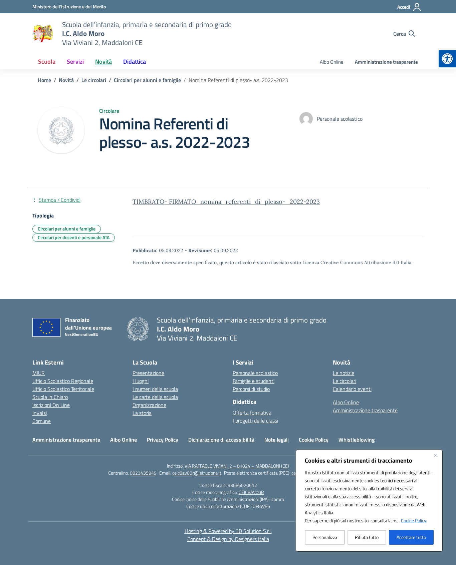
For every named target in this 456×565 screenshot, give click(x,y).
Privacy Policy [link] (162, 440)
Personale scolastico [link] (255, 373)
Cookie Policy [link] (313, 440)
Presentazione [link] (148, 373)
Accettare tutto (411, 537)
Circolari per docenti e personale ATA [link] (73, 237)
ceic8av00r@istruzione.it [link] (196, 472)
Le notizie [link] (343, 373)
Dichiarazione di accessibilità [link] (221, 440)
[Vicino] (436, 455)
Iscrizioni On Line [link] (51, 405)
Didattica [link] (134, 61)
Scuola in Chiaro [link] (50, 397)
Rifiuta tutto (367, 537)
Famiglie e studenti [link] (253, 381)
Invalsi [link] (39, 413)
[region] (369, 501)
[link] (447, 58)
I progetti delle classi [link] (255, 421)
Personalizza (324, 537)
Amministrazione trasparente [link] (386, 62)
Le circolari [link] (344, 381)
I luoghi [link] (141, 381)
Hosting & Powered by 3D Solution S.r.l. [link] (228, 531)
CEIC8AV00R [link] (251, 492)
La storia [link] (142, 413)
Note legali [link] (276, 440)
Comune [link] (41, 421)
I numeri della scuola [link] (155, 389)
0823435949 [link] (143, 472)
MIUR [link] (38, 373)
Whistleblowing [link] (356, 440)
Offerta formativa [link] (252, 413)
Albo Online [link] (332, 62)
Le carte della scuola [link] (155, 397)
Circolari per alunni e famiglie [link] (66, 228)
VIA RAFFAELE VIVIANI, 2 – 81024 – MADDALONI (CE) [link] (237, 465)
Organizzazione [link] (149, 405)
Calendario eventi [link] (352, 389)
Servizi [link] (75, 61)
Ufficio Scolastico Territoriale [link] (63, 389)
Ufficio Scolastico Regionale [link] (62, 381)
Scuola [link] (46, 61)
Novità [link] (103, 61)
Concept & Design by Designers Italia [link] (228, 539)
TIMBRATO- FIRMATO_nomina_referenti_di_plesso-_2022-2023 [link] (226, 201)
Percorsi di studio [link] (251, 389)
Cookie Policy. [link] (414, 520)
